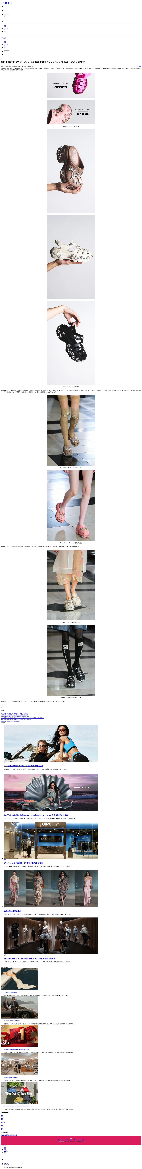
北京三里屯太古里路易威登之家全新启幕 (11, 1077)
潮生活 (2, 1135)
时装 (5, 25)
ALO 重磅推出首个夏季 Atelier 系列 (10, 721)
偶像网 (10, 1135)
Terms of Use (81, 1139)
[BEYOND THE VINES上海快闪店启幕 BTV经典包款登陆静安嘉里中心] (19, 1103)
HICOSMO (6, 3)
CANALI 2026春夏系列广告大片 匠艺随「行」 (12, 1020)
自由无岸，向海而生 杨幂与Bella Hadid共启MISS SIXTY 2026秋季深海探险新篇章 (22, 718)
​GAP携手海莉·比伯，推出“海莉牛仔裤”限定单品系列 (15, 716)
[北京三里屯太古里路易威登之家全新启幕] (19, 1075)
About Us (59, 1139)
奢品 (5, 29)
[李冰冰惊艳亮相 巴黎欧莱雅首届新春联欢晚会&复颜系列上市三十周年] (19, 1046)
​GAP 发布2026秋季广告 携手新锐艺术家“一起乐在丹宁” (15, 713)
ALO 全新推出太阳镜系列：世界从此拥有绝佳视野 (14, 715)
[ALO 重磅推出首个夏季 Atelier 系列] (19, 989)
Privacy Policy (73, 1139)
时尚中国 (14, 1135)
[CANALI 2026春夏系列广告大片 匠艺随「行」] (19, 1018)
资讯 (5, 31)
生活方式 (6, 28)
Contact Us (66, 1139)
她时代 (6, 1135)
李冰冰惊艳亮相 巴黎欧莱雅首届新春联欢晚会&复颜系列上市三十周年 (16, 1049)
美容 (5, 26)
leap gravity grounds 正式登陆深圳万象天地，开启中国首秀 (16, 719)
